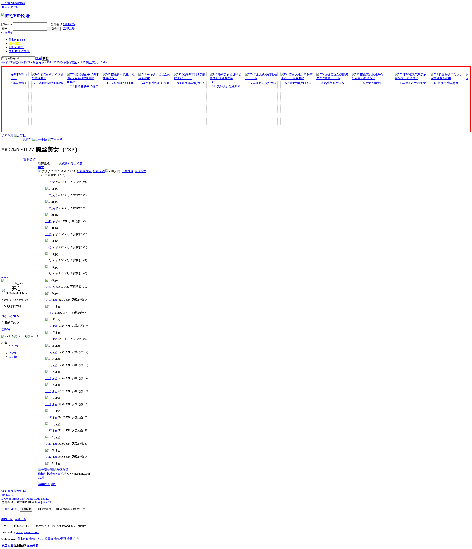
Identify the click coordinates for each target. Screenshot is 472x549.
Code (37, 498)
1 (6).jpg (50, 247)
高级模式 (7, 494)
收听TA (14, 352)
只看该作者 (84, 171)
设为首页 (7, 3)
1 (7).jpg (50, 260)
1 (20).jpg (51, 430)
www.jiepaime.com (27, 532)
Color (7, 498)
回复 (41, 477)
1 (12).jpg (51, 325)
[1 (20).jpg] (52, 437)
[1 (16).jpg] (52, 385)
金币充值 (15, 43)
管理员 (5, 329)
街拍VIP (17, 39)
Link (22, 498)
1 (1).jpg (50, 181)
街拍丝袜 (35, 538)
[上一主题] (39, 139)
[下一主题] (55, 139)
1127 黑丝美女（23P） (93, 62)
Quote (29, 498)
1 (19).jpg (51, 417)
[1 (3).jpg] (51, 214)
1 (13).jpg (51, 338)
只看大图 (99, 171)
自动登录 (56, 24)
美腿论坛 (73, 538)
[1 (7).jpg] (51, 267)
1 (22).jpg (51, 456)
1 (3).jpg (50, 208)
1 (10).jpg (51, 299)
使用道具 (44, 484)
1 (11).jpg (51, 312)
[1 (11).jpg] (52, 319)
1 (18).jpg (51, 404)
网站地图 (20, 519)
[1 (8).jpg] (51, 280)
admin (5, 277)
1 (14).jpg (51, 352)
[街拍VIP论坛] (15, 15)
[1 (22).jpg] (52, 463)
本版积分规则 (10, 509)
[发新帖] (20, 135)
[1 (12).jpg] (52, 332)
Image (15, 498)
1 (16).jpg (51, 378)
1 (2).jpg (50, 195)
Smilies (45, 498)
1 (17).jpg (51, 391)
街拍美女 (47, 538)
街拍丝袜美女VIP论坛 (52, 473)
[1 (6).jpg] (51, 254)
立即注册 (69, 28)
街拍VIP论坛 (9, 62)
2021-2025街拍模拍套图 (62, 62)
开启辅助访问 (10, 7)
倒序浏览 (127, 171)
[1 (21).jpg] (52, 450)
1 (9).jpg (50, 286)
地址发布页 (16, 47)
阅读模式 (140, 171)
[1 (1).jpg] (51, 188)
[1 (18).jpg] (52, 411)
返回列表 (7, 135)
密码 (4, 28)
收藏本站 (19, 3)
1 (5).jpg (50, 234)
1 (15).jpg (51, 365)
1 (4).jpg (50, 221)
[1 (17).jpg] (52, 398)
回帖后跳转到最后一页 (71, 509)
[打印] (27, 139)
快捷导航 (7, 32)
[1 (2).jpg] (51, 201)
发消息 (13, 356)
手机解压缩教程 (19, 51)
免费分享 (38, 62)
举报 (53, 484)
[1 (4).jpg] (51, 228)
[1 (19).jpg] (52, 424)
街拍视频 (60, 538)
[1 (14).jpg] (52, 358)
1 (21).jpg (51, 443)
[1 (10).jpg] (52, 306)
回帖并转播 (44, 509)
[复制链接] (29, 159)
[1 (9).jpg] (51, 293)
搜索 (38, 58)
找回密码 (69, 24)
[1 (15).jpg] (52, 371)
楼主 (41, 167)
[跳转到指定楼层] (70, 163)
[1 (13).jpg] (52, 345)
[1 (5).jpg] (51, 241)
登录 (38, 502)
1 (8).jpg (50, 273)
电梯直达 (44, 163)
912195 (13, 346)
